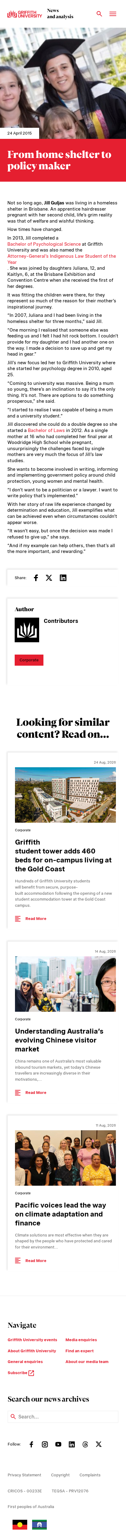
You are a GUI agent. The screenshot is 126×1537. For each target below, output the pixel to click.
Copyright (60, 1475)
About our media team (87, 1361)
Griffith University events (32, 1339)
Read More (35, 918)
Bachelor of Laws (46, 430)
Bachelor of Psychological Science (44, 244)
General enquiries (25, 1361)
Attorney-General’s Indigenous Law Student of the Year (61, 259)
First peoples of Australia (31, 1506)
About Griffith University (32, 1351)
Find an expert (79, 1351)
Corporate (29, 660)
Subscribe (18, 1372)
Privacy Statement (24, 1475)
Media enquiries (81, 1339)
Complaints (90, 1475)
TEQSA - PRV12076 (70, 1491)
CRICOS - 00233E (25, 1491)
